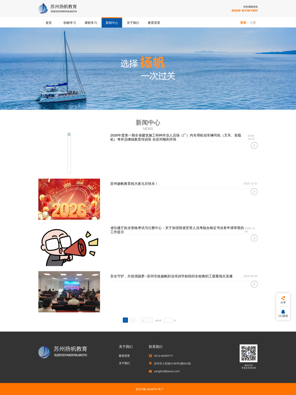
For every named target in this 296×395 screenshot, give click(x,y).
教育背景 (154, 22)
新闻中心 (112, 22)
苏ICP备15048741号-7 (149, 389)
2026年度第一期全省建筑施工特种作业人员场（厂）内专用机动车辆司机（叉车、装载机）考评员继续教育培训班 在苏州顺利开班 (175, 137)
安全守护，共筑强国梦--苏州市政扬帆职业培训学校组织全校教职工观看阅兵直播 (171, 276)
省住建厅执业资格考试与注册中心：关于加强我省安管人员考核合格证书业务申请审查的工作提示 (177, 230)
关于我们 (133, 22)
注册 (253, 22)
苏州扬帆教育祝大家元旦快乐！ (134, 183)
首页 (49, 22)
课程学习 (91, 22)
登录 (243, 22)
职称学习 (70, 22)
